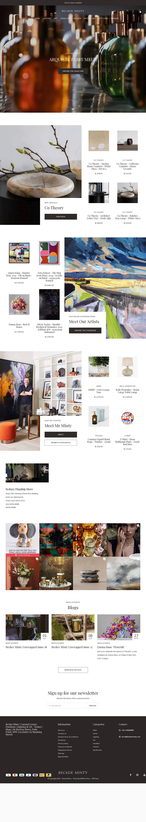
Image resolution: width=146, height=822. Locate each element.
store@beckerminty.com (131, 737)
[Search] (133, 11)
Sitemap (61, 753)
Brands (115, 18)
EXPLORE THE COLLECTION (73, 71)
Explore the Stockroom (85, 330)
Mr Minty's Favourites (60, 443)
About (61, 435)
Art (56, 18)
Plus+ (88, 778)
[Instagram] (137, 775)
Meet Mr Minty (63, 757)
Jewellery (65, 18)
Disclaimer (62, 740)
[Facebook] (130, 775)
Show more (11, 507)
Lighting (47, 18)
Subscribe (92, 706)
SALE (29, 18)
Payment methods (65, 747)
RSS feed (95, 778)
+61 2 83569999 (128, 730)
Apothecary (90, 18)
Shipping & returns (65, 750)
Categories (98, 724)
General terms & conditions (68, 737)
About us (61, 730)
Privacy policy (63, 743)
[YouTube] (144, 775)
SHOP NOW (60, 217)
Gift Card (103, 18)
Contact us (62, 733)
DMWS (82, 778)
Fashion (77, 18)
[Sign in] (127, 11)
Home (37, 18)
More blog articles (73, 670)
